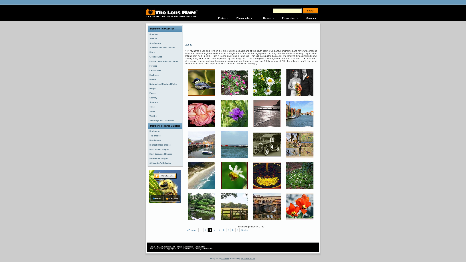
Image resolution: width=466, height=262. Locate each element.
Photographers (244, 18)
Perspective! (288, 18)
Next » (244, 230)
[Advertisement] (251, 33)
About (159, 246)
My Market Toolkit (248, 258)
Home (152, 246)
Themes (267, 18)
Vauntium (225, 258)
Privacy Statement (185, 246)
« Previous (192, 230)
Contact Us (200, 246)
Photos (222, 18)
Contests (311, 18)
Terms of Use (169, 246)
